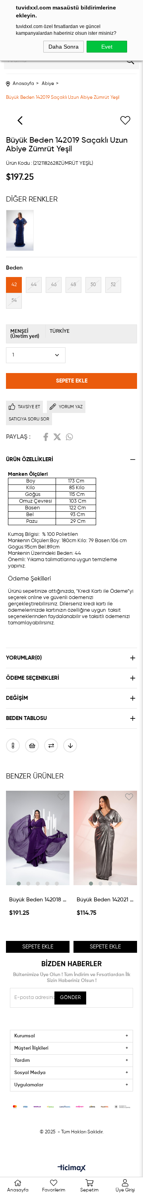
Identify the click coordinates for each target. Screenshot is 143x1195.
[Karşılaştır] (51, 745)
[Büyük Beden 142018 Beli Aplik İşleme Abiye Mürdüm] (38, 838)
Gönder (70, 997)
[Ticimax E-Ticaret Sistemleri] (72, 1169)
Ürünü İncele (38, 882)
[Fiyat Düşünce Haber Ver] (70, 745)
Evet (106, 46)
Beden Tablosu (26, 718)
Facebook (45, 437)
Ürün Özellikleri (29, 459)
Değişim (17, 698)
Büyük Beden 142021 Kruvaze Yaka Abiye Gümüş (105, 900)
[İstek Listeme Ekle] (32, 745)
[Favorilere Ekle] (125, 120)
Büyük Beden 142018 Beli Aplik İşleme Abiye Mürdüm (37, 900)
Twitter (57, 437)
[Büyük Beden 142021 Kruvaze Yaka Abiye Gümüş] (105, 838)
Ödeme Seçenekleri (32, 678)
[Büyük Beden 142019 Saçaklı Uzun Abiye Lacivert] (22, 230)
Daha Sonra (63, 46)
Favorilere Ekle (62, 797)
